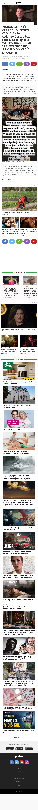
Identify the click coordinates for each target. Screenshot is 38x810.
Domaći (4, 24)
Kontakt (19, 768)
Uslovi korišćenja (19, 778)
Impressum (19, 775)
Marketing (19, 771)
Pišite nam (19, 782)
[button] (4, 283)
